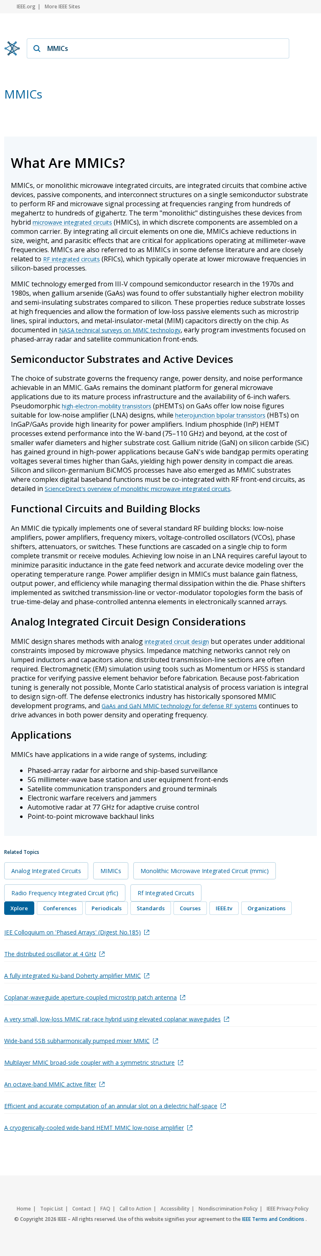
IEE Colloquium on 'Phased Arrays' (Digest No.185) (72, 932)
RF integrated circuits (71, 259)
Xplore (19, 908)
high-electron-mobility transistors (106, 406)
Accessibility (174, 1208)
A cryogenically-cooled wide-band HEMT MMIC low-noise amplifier (94, 1128)
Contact (81, 1208)
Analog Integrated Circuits (46, 871)
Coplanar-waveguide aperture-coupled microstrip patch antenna (90, 997)
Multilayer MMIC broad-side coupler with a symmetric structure (89, 1062)
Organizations (266, 908)
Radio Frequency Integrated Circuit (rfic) (64, 893)
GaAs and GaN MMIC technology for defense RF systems (179, 706)
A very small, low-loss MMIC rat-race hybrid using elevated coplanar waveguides (112, 1019)
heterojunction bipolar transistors (220, 415)
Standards (151, 908)
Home (24, 1208)
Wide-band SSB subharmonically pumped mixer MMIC (77, 1041)
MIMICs (110, 871)
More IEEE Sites (62, 6)
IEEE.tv (224, 908)
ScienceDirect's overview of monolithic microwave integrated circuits (137, 489)
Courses (190, 908)
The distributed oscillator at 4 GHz (50, 954)
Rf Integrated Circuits (166, 893)
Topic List (51, 1208)
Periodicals (107, 908)
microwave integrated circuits (72, 222)
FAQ (105, 1208)
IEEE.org (26, 6)
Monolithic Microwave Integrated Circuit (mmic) (204, 871)
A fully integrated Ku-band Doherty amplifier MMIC (72, 976)
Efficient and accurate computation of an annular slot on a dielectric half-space (110, 1106)
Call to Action (135, 1208)
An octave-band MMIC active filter (50, 1084)
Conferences (59, 908)
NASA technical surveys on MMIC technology (120, 330)
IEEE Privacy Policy (287, 1208)
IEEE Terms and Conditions (274, 1219)
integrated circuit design (177, 642)
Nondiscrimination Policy (228, 1208)
